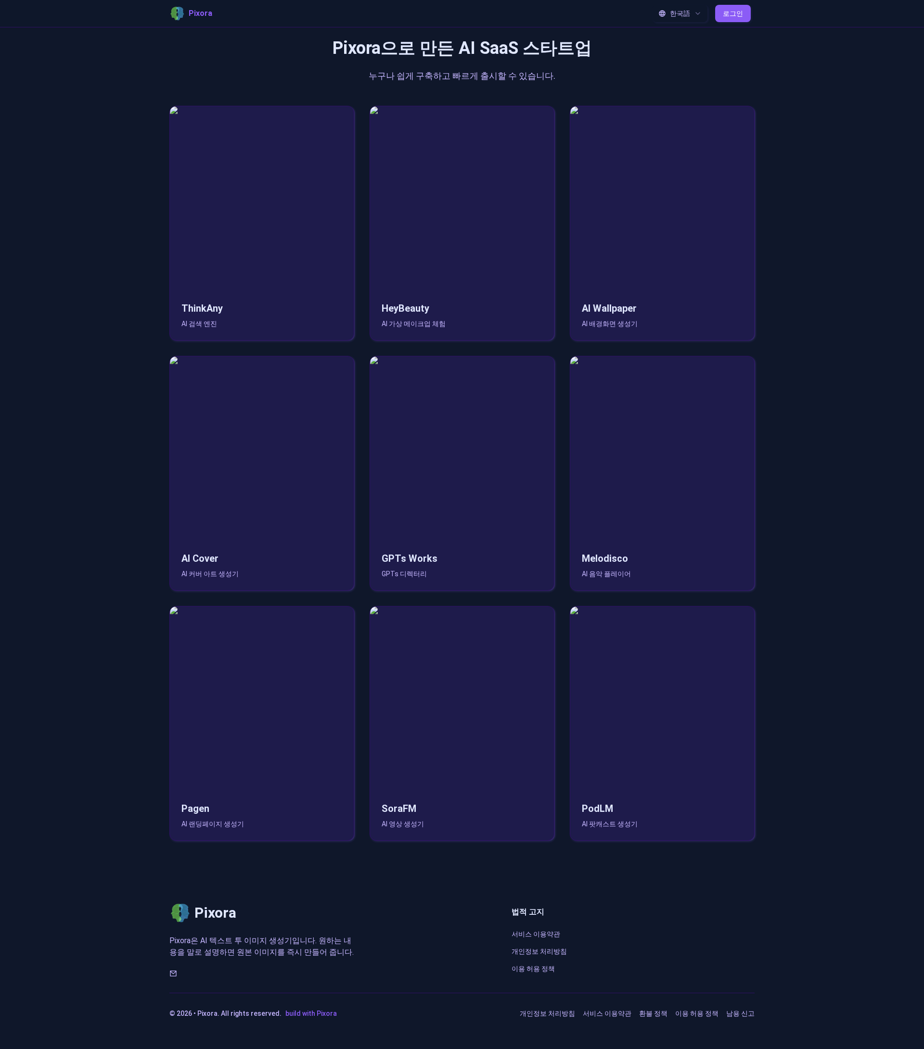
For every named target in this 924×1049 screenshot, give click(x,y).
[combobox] (680, 13)
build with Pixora (311, 1013)
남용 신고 (740, 1013)
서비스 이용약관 (536, 934)
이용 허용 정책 (533, 969)
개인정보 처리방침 (539, 951)
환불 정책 (653, 1013)
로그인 (733, 13)
